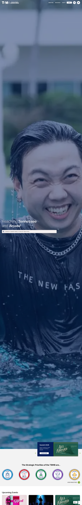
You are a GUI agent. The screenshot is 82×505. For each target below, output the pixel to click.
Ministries (51, 2)
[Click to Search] (74, 2)
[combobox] (29, 231)
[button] (80, 453)
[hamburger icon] (78, 2)
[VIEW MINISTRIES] (79, 482)
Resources (57, 2)
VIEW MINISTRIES (72, 482)
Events (64, 2)
